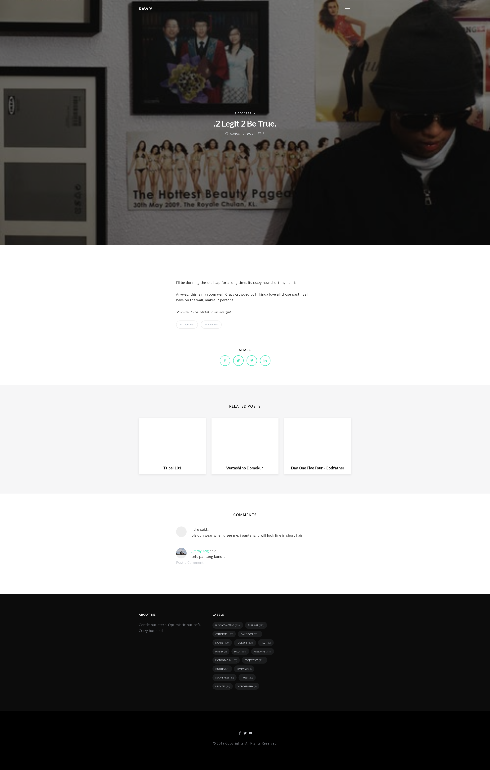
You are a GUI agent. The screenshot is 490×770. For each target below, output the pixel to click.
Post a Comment (190, 562)
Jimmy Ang (200, 550)
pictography (245, 113)
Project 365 (211, 324)
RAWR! (145, 8)
